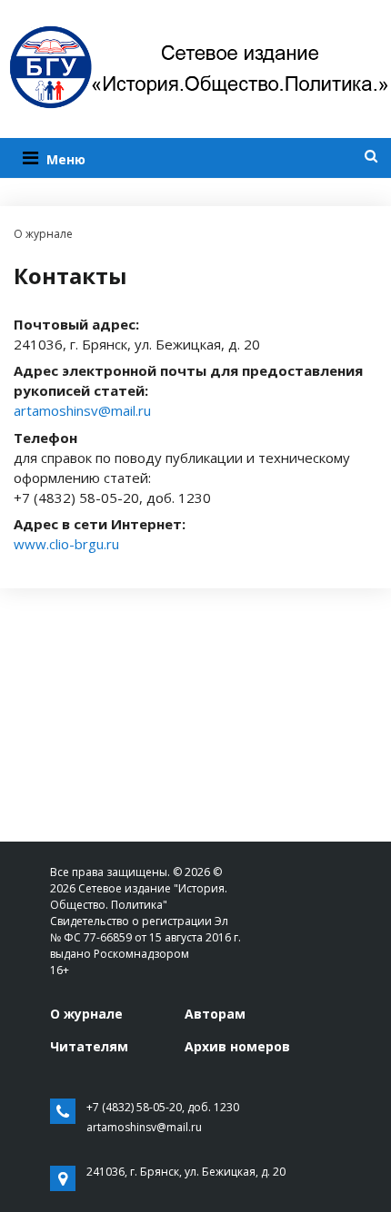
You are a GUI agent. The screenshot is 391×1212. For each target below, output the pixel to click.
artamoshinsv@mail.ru (82, 410)
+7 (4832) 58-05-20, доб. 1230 (162, 1107)
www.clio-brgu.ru (66, 544)
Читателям (89, 1046)
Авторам (215, 1013)
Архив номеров (237, 1046)
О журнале (86, 1013)
